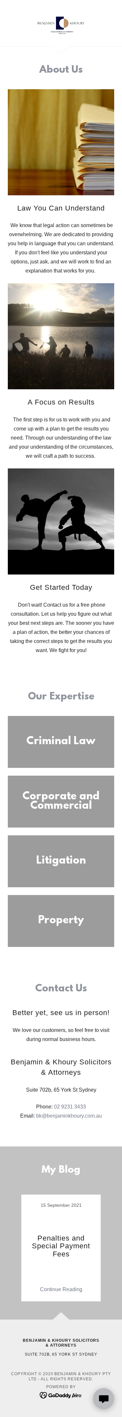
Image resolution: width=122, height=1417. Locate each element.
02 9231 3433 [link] (70, 1106)
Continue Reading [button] (61, 1289)
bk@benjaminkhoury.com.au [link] (69, 1116)
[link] (61, 23)
